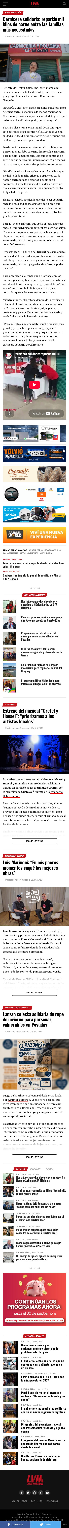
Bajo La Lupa (36, 1501)
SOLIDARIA (47, 553)
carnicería (36, 550)
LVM (23, 553)
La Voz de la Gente (19, 1501)
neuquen (34, 553)
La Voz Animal (52, 1501)
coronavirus (53, 550)
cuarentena (11, 553)
